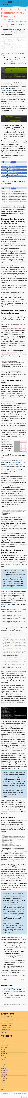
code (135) (3, 1041)
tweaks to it (7, 464)
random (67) (4, 1074)
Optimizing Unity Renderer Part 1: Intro (14, 991)
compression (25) (5, 1045)
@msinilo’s (4, 462)
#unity (13, 21)
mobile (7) (3, 1064)
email (24, 1004)
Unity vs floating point (6, 1021)
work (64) (3, 1089)
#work (17, 21)
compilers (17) (4, 1043)
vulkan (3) (3, 1085)
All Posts (3, 1032)
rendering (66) (4, 1078)
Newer (23, 980)
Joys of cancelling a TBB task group (9, 1019)
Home (4, 2)
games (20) (3, 1057)
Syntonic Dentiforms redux (7, 1023)
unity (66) (3, 1083)
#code (9, 21)
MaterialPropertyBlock (7, 604)
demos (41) (3, 1051)
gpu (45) (3, 1062)
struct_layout (11, 468)
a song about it (12, 319)
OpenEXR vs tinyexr (5, 1029)
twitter (8, 1006)
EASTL (16, 630)
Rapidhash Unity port (6, 1025)
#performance (23, 21)
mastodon (3, 1006)
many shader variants (20, 253)
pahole (19, 466)
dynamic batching (5, 157)
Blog (10, 2)
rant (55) (3, 1076)
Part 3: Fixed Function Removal (14, 975)
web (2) (3, 1087)
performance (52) (5, 1070)
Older (4, 980)
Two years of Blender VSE (7, 1027)
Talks (14, 2)
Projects (5, 4)
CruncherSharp (17, 462)
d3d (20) (3, 1049)
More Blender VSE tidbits (6, 1016)
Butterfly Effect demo (6, 90)
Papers (20, 2)
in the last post (19, 24)
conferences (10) (5, 1047)
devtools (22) (4, 1053)
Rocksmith (7, 968)
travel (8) (3, 1080)
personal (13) (4, 1072)
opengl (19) (3, 1066)
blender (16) (4, 1039)
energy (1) (3, 1055)
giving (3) (3, 1059)
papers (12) (3, 1068)
